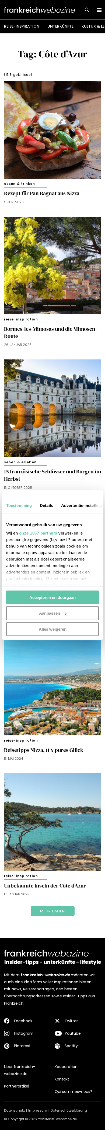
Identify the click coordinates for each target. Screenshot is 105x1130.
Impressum (37, 1110)
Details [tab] (46, 505)
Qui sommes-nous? (73, 1091)
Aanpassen (49, 613)
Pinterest (22, 1046)
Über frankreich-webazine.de (19, 1070)
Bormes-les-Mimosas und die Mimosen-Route (50, 332)
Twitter (71, 1021)
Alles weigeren (52, 629)
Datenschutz (14, 1110)
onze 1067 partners (38, 533)
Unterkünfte (60, 26)
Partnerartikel (16, 1086)
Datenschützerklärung (69, 1110)
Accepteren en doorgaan (52, 597)
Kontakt (62, 1079)
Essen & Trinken (19, 183)
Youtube (73, 1033)
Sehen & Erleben (20, 462)
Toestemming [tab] (19, 505)
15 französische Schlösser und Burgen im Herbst (52, 475)
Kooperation (66, 1066)
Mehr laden (52, 911)
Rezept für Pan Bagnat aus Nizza (41, 193)
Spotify (71, 1046)
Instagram (23, 1033)
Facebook (23, 1021)
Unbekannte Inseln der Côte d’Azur (45, 885)
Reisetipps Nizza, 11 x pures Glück (43, 750)
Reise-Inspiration (21, 26)
